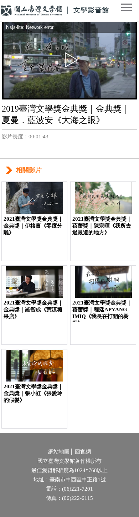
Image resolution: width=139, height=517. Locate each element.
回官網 (83, 452)
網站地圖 (59, 452)
